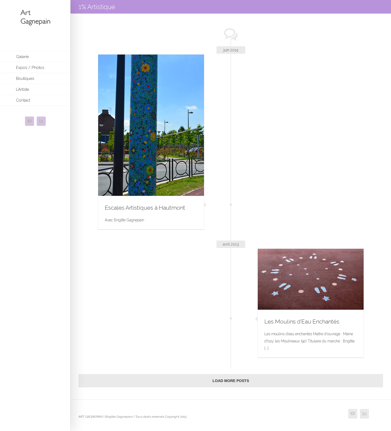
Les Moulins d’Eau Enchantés (301, 321)
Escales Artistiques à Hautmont (145, 207)
